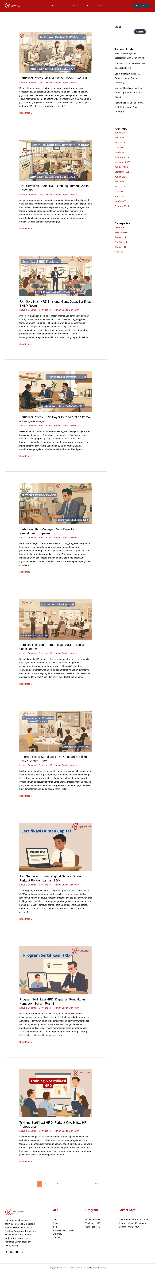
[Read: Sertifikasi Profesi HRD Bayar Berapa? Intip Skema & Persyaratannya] (55, 391)
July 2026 (119, 137)
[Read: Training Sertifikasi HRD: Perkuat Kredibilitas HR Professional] (55, 1093)
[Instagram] (11, 1252)
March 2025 (120, 201)
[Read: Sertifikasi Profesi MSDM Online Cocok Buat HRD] (55, 52)
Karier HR (119, 227)
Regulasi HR (121, 237)
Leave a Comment (28, 82)
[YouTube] (17, 1252)
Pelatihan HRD (122, 232)
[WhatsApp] (22, 1252)
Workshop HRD (93, 1223)
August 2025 (121, 177)
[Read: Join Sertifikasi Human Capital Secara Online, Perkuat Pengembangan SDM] (55, 847)
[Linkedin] (6, 1252)
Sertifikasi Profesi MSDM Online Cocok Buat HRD (53, 78)
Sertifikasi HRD (92, 1227)
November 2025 (122, 162)
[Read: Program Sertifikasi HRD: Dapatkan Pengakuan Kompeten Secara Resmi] (55, 970)
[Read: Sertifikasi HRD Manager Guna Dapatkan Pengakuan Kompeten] (55, 503)
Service (76, 6)
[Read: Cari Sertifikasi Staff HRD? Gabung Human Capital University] (55, 160)
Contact (100, 6)
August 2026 (121, 133)
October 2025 (121, 167)
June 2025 (120, 186)
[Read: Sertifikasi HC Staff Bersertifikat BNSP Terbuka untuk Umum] (55, 619)
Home (53, 6)
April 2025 (119, 196)
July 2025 (119, 181)
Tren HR (119, 252)
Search (118, 27)
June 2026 (120, 142)
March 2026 (120, 152)
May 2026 (119, 147)
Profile (64, 6)
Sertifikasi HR (45, 82)
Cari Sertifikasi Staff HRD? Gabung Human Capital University (127, 78)
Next (99, 1183)
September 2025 (123, 172)
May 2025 (119, 191)
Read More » (25, 112)
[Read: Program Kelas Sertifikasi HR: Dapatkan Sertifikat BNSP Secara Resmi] (55, 731)
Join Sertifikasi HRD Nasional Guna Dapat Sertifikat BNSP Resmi (129, 92)
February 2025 (122, 206)
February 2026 (122, 157)
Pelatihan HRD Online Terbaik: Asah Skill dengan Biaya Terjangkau (129, 107)
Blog (89, 6)
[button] (80, 6)
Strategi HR (120, 247)
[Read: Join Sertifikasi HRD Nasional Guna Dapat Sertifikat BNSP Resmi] (55, 276)
